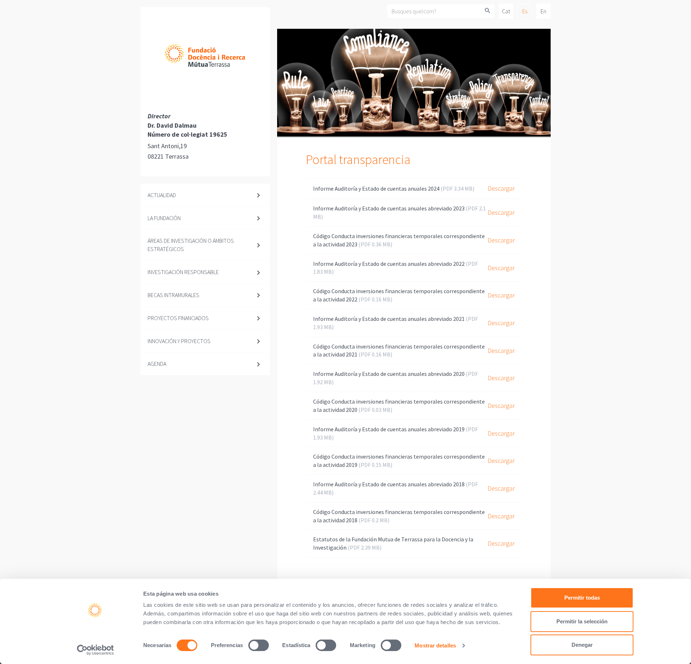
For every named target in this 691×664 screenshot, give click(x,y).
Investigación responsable (183, 272)
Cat (506, 11)
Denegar (582, 645)
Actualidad (162, 195)
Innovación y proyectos (179, 341)
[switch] (258, 645)
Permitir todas (582, 598)
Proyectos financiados (178, 318)
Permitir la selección (582, 621)
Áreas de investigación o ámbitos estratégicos (191, 245)
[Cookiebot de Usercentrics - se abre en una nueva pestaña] (95, 650)
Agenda (157, 363)
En (543, 11)
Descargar (501, 188)
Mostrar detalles (435, 645)
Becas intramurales (173, 295)
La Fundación (164, 218)
